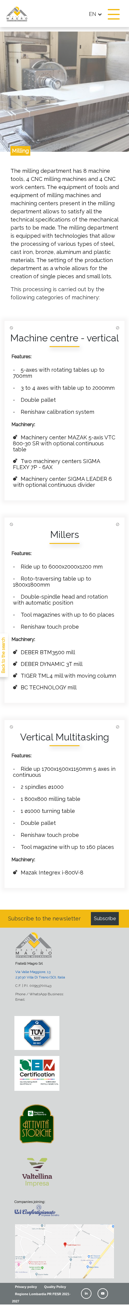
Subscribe (105, 918)
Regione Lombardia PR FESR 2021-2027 (41, 1297)
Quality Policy (55, 1287)
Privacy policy (26, 1287)
